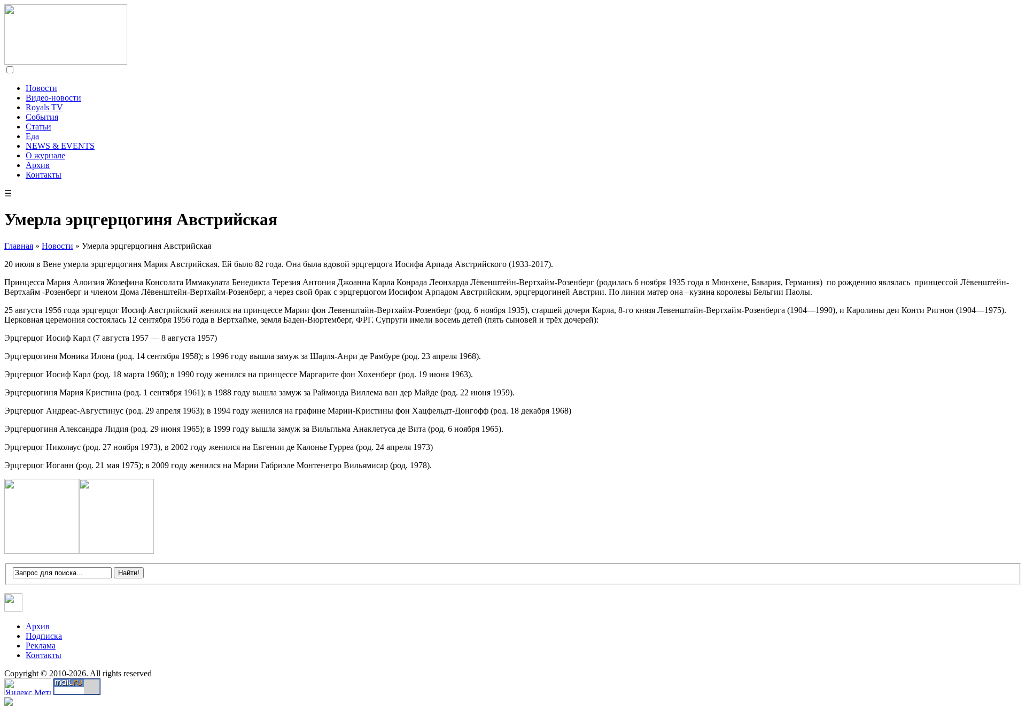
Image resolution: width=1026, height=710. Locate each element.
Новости (41, 88)
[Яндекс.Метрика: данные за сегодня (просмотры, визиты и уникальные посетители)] (27, 686)
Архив (38, 165)
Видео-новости (53, 97)
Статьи (38, 126)
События (42, 116)
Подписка (44, 635)
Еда (32, 136)
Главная (18, 245)
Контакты (43, 174)
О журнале (45, 155)
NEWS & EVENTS (60, 145)
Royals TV (44, 107)
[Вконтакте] (13, 608)
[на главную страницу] (65, 61)
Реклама (41, 645)
